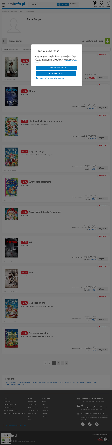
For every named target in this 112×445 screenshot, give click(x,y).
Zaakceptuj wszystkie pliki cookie (56, 67)
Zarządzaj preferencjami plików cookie (50, 78)
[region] (56, 65)
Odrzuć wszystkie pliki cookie (56, 73)
